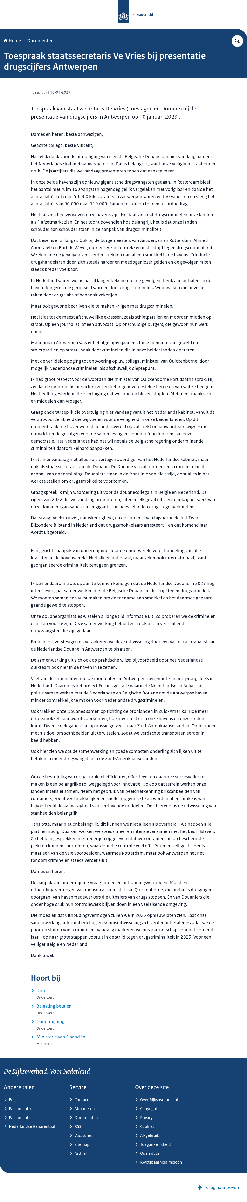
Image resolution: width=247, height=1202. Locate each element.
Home (15, 41)
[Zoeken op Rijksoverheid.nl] (237, 41)
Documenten (40, 41)
